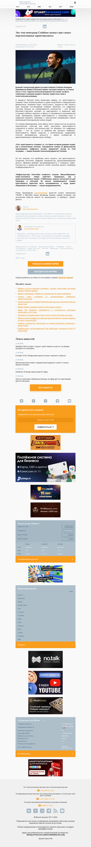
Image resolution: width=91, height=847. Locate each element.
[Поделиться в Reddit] (55, 26)
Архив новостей (45, 839)
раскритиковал (41, 193)
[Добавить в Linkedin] (44, 26)
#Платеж (45, 248)
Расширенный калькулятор (28, 559)
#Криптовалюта (22, 247)
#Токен (68, 247)
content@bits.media (47, 799)
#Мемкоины (54, 248)
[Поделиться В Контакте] (49, 26)
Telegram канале (65, 278)
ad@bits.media (47, 805)
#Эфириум (60, 247)
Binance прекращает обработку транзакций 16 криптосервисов (44, 294)
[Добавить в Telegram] (39, 26)
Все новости (45, 387)
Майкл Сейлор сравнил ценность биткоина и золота (39, 307)
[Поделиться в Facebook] (29, 26)
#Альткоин (32, 250)
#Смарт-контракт (33, 248)
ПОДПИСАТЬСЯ (44, 427)
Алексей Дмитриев (31, 229)
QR (63, 835)
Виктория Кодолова (30, 209)
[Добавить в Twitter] (34, 26)
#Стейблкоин (20, 248)
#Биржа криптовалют (46, 247)
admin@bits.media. (45, 829)
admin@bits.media (47, 790)
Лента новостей (25, 338)
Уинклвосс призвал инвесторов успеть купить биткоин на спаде (45, 315)
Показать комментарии (45, 264)
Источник (21, 258)
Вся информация (24, 754)
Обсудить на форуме (45, 271)
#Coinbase (33, 247)
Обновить (21, 645)
